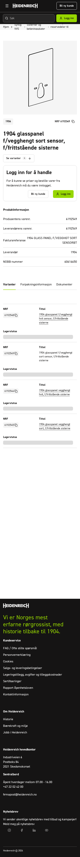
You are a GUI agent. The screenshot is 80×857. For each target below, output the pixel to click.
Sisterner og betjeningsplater (36, 27)
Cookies (8, 661)
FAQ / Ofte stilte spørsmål (20, 648)
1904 (8, 121)
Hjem (6, 27)
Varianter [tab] (9, 284)
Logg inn (69, 18)
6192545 (9, 425)
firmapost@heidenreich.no (20, 794)
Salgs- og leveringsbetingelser (22, 668)
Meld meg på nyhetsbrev (19, 824)
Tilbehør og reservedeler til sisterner (59, 27)
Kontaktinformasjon (16, 694)
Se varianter (15, 158)
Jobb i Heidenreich (15, 732)
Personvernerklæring (16, 655)
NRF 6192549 (62, 121)
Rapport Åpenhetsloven (18, 688)
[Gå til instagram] (9, 830)
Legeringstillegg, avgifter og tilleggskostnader (32, 675)
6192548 (9, 315)
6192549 (9, 353)
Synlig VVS (17, 27)
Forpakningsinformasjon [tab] (36, 284)
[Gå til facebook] (21, 830)
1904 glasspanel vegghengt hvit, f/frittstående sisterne (54, 392)
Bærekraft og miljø (15, 726)
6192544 (9, 391)
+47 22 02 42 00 (13, 787)
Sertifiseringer (12, 681)
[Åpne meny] (7, 6)
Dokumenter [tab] (64, 284)
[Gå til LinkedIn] (34, 830)
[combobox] (28, 18)
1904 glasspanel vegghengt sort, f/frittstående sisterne (54, 426)
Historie (8, 719)
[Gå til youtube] (46, 830)
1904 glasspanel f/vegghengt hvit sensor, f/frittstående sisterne (55, 318)
